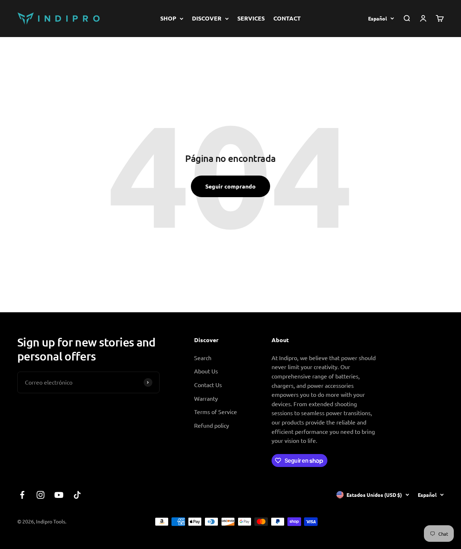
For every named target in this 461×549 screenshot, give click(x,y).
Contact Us (208, 384)
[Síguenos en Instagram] (40, 495)
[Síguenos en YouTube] (59, 495)
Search (202, 357)
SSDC (437, 521)
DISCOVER (206, 18)
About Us (206, 371)
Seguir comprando (230, 186)
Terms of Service (215, 411)
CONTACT (287, 18)
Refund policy (211, 425)
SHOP (168, 18)
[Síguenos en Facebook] (22, 495)
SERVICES (251, 18)
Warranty (206, 398)
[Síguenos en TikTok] (77, 495)
